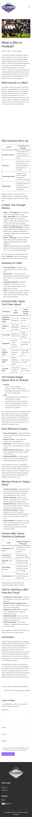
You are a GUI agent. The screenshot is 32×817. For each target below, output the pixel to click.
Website (4, 741)
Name (4, 727)
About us (4, 787)
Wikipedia (26, 225)
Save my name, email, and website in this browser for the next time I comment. (16, 749)
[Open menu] (29, 7)
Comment (5, 709)
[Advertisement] (16, 121)
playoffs (16, 464)
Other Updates (16, 51)
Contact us (5, 790)
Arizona (18, 414)
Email (4, 734)
